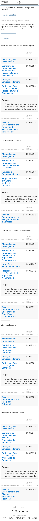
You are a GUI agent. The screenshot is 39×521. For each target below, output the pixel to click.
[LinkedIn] (27, 511)
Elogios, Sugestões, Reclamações (20, 518)
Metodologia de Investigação (9, 60)
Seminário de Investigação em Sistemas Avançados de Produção (9, 437)
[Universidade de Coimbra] (4, 2)
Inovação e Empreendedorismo (11, 80)
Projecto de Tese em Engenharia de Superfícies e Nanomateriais (10, 274)
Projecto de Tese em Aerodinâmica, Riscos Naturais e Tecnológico (10, 89)
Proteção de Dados (34, 518)
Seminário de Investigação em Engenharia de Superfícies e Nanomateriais (9, 255)
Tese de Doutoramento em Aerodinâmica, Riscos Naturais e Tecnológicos (10, 127)
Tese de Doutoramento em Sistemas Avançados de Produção (10, 494)
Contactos (4, 517)
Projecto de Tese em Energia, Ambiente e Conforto (10, 182)
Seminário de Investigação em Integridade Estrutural (9, 348)
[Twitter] (19, 511)
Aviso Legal (28, 518)
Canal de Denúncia (11, 518)
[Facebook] (12, 511)
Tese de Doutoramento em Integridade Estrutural (10, 400)
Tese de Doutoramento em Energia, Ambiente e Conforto (10, 218)
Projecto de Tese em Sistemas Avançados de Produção (10, 456)
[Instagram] (16, 511)
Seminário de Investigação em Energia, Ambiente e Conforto (10, 164)
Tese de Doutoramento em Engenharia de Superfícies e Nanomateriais (10, 312)
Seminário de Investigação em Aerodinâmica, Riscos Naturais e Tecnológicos (10, 70)
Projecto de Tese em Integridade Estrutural (10, 365)
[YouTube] (23, 511)
